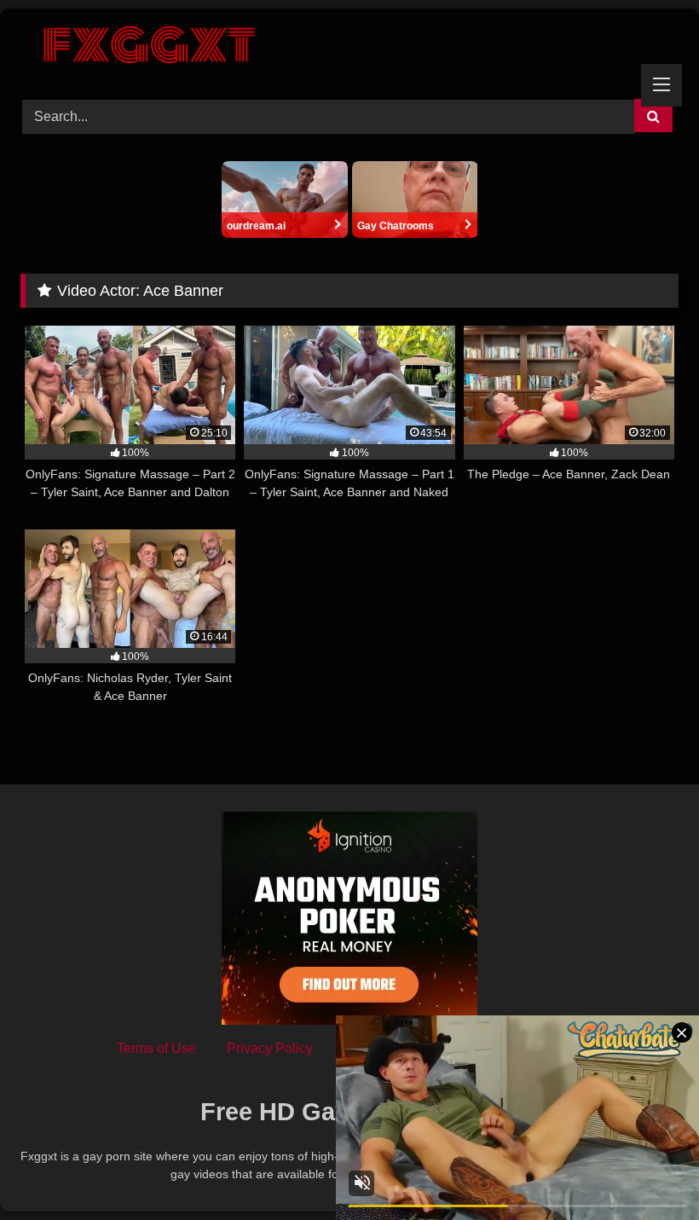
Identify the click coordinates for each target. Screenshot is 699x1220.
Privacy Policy (270, 1048)
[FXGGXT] (349, 47)
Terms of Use (156, 1048)
